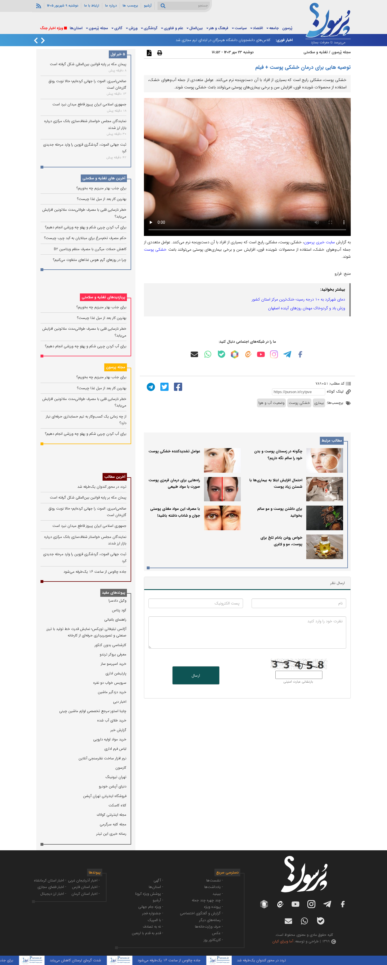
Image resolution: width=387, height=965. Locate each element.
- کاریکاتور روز (213, 940)
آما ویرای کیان (282, 941)
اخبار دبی (119, 702)
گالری (118, 28)
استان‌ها (76, 28)
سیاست (241, 28)
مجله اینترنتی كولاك (111, 815)
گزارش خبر (118, 730)
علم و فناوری (173, 28)
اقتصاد (258, 28)
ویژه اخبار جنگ (51, 28)
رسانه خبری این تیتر (111, 834)
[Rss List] (38, 5)
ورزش (133, 28)
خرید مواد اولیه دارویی (109, 739)
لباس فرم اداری (115, 749)
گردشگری (151, 28)
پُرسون (287, 28)
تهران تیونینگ (115, 777)
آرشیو (148, 5)
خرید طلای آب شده (111, 720)
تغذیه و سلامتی (315, 52)
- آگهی (158, 880)
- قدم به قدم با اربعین (147, 933)
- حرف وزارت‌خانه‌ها (209, 927)
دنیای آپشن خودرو (112, 786)
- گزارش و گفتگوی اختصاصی (201, 913)
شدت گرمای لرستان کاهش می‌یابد (92, 960)
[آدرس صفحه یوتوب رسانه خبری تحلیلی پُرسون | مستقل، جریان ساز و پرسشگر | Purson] (260, 354)
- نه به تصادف (153, 927)
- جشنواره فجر (152, 913)
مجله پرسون (115, 367)
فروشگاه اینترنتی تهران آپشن (104, 796)
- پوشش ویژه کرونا (149, 894)
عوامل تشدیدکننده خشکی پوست (174, 451)
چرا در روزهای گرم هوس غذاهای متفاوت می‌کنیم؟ (89, 260)
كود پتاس (119, 610)
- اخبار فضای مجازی (51, 887)
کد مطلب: (336, 384)
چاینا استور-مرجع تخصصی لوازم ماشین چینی (92, 711)
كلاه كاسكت (117, 805)
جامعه (274, 28)
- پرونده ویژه (213, 907)
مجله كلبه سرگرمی (113, 824)
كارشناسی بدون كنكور (110, 645)
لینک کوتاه (336, 392)
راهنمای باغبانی (115, 620)
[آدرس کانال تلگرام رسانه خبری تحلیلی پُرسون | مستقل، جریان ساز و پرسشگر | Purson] (287, 354)
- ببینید (217, 894)
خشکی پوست (155, 249)
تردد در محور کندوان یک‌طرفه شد (101, 487)
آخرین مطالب (114, 477)
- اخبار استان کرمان (85, 894)
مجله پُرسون (98, 28)
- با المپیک (155, 920)
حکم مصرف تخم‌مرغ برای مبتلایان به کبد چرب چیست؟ (85, 238)
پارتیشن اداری (115, 673)
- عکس (217, 933)
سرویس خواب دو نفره (109, 683)
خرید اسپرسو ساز (113, 664)
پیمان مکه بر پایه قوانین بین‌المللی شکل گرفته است (88, 64)
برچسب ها (130, 5)
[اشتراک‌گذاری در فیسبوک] (177, 387)
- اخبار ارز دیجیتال (53, 894)
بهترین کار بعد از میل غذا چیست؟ (101, 199)
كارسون (120, 768)
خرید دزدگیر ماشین (112, 692)
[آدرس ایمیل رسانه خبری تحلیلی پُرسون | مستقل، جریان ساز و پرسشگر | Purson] (194, 354)
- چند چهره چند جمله (207, 900)
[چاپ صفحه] (159, 52)
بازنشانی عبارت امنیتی (298, 681)
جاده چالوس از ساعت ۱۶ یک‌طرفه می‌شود (94, 572)
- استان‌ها (156, 887)
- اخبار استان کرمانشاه (50, 880)
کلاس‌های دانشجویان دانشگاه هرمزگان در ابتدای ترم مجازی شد (223, 40)
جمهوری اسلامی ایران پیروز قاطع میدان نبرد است (89, 104)
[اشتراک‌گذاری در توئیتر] (164, 387)
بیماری (319, 403)
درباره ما (111, 5)
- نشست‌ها (214, 880)
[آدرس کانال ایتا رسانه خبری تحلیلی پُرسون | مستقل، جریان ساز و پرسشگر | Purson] (247, 354)
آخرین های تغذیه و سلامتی (103, 178)
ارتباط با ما (91, 5)
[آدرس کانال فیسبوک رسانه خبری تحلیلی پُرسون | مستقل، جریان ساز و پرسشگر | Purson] (300, 354)
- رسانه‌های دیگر (211, 920)
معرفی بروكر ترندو (113, 654)
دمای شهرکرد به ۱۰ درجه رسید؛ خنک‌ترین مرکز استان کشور (298, 299)
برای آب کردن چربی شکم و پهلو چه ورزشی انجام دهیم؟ (85, 227)
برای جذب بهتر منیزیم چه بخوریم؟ (101, 188)
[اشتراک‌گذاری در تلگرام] (150, 387)
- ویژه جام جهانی (150, 907)
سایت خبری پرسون (319, 242)
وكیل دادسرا (117, 601)
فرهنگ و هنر (218, 28)
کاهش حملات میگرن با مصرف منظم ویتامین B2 (90, 249)
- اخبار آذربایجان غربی (84, 880)
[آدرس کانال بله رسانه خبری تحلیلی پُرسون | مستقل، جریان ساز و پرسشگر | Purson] (221, 354)
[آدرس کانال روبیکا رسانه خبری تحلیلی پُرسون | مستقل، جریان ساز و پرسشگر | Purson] (234, 354)
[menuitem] (287, 28)
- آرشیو (158, 900)
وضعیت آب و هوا (271, 403)
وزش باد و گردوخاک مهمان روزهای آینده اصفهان (306, 308)
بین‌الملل (196, 28)
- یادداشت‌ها (213, 887)
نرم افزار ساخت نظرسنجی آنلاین (102, 758)
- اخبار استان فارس (86, 887)
